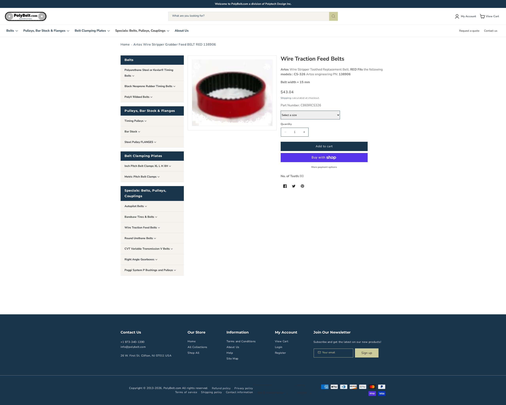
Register (280, 353)
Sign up (366, 353)
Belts (129, 60)
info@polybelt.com (133, 347)
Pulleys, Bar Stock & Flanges (150, 111)
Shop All (193, 353)
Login (278, 347)
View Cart (281, 341)
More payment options (324, 167)
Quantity (286, 124)
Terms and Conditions (241, 341)
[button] (490, 16)
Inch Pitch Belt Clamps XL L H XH (147, 166)
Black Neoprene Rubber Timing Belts (149, 86)
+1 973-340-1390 (132, 342)
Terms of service (186, 392)
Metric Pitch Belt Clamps (141, 177)
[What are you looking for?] (333, 16)
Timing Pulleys (134, 121)
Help (230, 353)
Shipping (286, 98)
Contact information (239, 392)
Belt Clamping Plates (143, 156)
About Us (233, 347)
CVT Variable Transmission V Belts (148, 249)
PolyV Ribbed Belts (137, 97)
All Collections (197, 347)
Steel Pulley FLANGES (139, 142)
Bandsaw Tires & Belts (140, 217)
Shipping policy (211, 392)
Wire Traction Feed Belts (141, 227)
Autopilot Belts (135, 206)
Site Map (232, 358)
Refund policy (221, 388)
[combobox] (253, 16)
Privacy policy (243, 388)
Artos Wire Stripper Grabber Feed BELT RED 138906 (174, 44)
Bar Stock (131, 131)
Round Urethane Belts (139, 238)
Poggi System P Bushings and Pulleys (149, 270)
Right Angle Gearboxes (140, 259)
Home (125, 44)
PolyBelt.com (172, 388)
